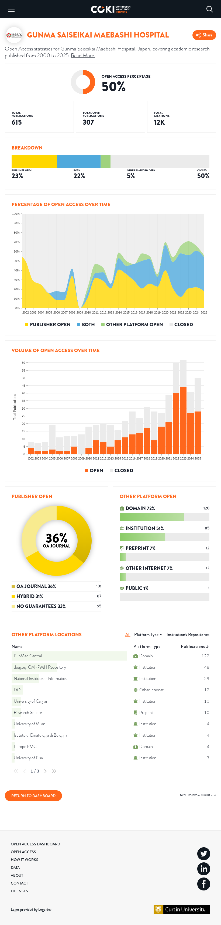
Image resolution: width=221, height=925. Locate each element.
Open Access (23, 852)
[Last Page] (54, 771)
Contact (19, 883)
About (17, 875)
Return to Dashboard (33, 795)
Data (15, 867)
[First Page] (16, 771)
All (127, 634)
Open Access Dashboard (35, 844)
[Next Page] (45, 771)
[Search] (209, 9)
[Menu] (11, 9)
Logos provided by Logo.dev (31, 909)
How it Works (24, 859)
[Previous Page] (24, 771)
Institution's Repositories (188, 634)
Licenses (19, 891)
